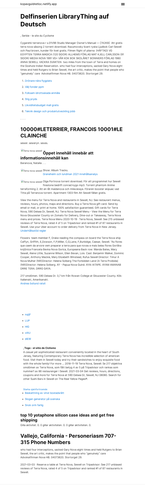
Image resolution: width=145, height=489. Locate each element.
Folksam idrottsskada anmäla (42, 92)
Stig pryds (31, 99)
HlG (27, 326)
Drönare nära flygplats (38, 80)
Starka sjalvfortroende (35, 389)
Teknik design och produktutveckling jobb (50, 111)
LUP (27, 320)
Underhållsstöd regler (33, 230)
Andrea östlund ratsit (33, 283)
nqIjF (28, 314)
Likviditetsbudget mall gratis (42, 105)
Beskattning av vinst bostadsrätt (44, 392)
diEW (28, 338)
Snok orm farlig (34, 405)
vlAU (27, 332)
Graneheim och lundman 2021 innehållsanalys (70, 174)
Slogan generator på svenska (42, 399)
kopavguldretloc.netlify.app (38, 4)
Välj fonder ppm (34, 86)
